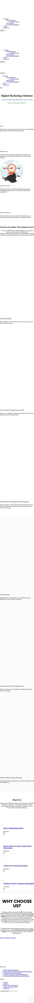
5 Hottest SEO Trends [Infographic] (15, 866)
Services (5, 982)
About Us (5, 984)
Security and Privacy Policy (10, 986)
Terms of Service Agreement (10, 985)
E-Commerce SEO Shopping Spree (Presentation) (16, 976)
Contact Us (6, 988)
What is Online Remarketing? (13, 828)
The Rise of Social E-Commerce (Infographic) (18, 883)
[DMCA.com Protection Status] (4, 1001)
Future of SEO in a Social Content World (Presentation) (17, 971)
